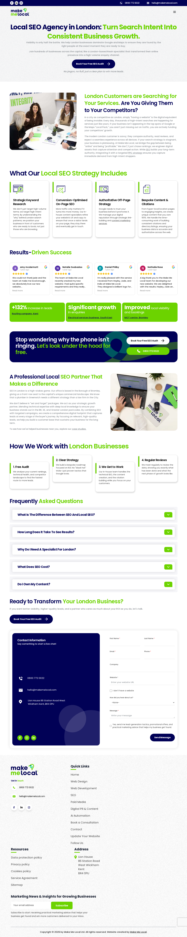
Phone (147, 651)
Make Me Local (138, 932)
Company (114, 664)
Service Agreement (24, 878)
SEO (148, 149)
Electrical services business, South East (90, 317)
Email (113, 651)
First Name (115, 638)
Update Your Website (85, 836)
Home (75, 775)
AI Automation (80, 816)
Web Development (84, 788)
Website (114, 677)
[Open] (168, 514)
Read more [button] (14, 290)
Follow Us (77, 843)
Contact (76, 829)
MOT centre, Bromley (136, 317)
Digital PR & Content (84, 809)
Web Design (79, 781)
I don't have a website (123, 690)
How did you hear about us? (121, 697)
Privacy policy (20, 864)
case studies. (79, 429)
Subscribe (62, 905)
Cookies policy (21, 871)
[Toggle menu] (174, 11)
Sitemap (17, 885)
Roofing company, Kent (25, 313)
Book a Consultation (85, 822)
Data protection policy (26, 857)
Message (114, 710)
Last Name (149, 638)
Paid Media (78, 802)
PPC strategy (135, 152)
